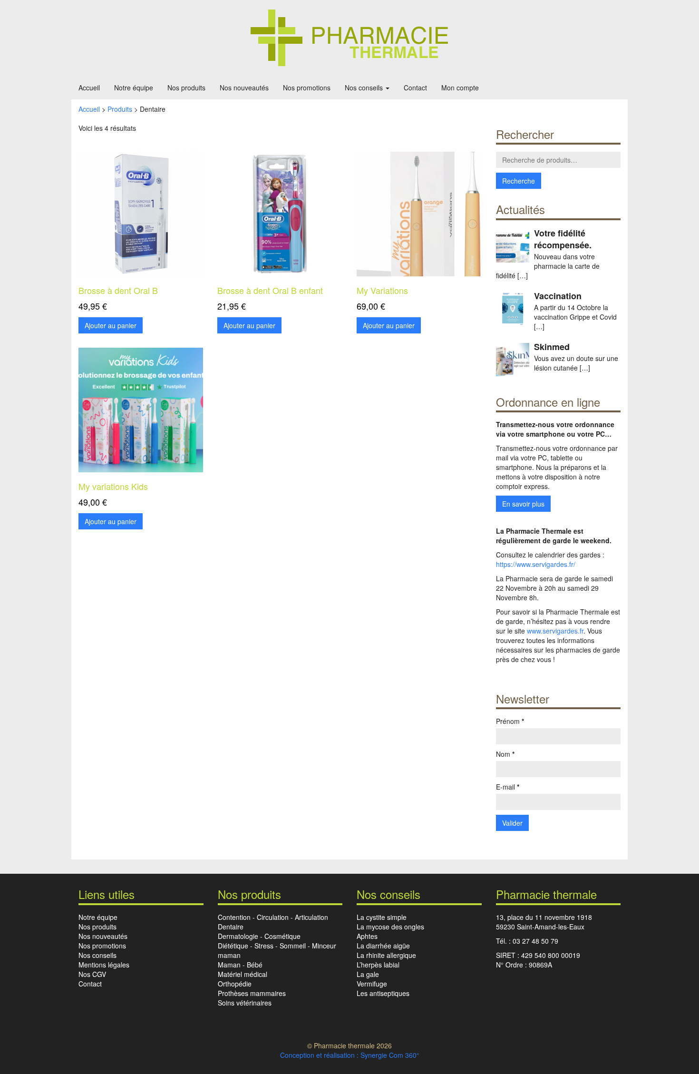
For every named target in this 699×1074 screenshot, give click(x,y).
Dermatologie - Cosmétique (259, 936)
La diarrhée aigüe (383, 945)
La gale (368, 974)
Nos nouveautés (244, 87)
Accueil (89, 87)
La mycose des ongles (390, 926)
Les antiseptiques (383, 993)
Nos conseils (365, 87)
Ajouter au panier (110, 325)
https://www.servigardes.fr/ (535, 564)
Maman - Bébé (240, 964)
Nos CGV (92, 974)
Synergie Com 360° (389, 1055)
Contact (415, 87)
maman (229, 955)
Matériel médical (242, 974)
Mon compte (460, 87)
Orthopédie (235, 983)
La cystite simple (382, 917)
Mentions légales (103, 964)
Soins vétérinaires (245, 1002)
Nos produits (186, 87)
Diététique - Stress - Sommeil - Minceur (277, 945)
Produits (119, 109)
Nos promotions (306, 87)
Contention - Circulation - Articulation (273, 917)
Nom (505, 754)
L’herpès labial (378, 964)
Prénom (510, 721)
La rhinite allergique (386, 955)
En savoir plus (523, 503)
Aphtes (367, 936)
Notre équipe (133, 87)
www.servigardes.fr (555, 630)
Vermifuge (372, 983)
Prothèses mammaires (252, 993)
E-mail (507, 786)
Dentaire (230, 926)
